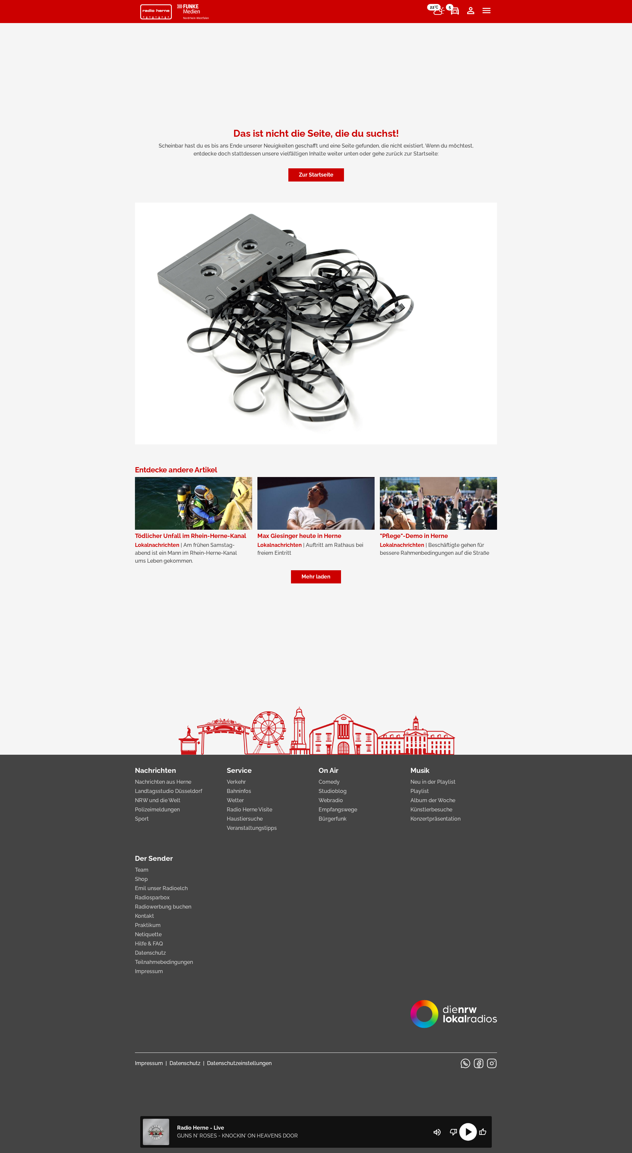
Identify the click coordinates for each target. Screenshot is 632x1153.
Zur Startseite (316, 175)
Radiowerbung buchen (163, 907)
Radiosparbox (152, 897)
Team (141, 870)
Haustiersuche (245, 819)
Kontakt (144, 916)
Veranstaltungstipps (252, 828)
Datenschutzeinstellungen (239, 1063)
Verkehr (236, 782)
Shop (141, 879)
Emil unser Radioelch (161, 888)
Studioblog (333, 791)
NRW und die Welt (157, 800)
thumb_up (483, 1132)
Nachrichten (155, 770)
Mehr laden (316, 577)
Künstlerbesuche (431, 809)
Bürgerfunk (333, 819)
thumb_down (454, 1132)
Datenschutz (150, 953)
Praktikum (148, 925)
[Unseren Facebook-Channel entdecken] (478, 1063)
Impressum (149, 971)
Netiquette (148, 934)
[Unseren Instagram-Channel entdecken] (492, 1063)
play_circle (468, 1131)
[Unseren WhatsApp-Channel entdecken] (465, 1063)
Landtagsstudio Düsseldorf (168, 791)
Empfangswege (338, 809)
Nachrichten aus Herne (163, 782)
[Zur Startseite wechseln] (156, 12)
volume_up (437, 1132)
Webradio (331, 800)
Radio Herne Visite (249, 809)
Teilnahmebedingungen (164, 962)
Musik (420, 770)
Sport (142, 819)
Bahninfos (239, 791)
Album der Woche (432, 800)
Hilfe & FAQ (149, 944)
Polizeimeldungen (157, 809)
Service (239, 770)
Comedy (329, 782)
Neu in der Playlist (433, 782)
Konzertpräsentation (435, 819)
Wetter (235, 800)
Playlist (419, 791)
